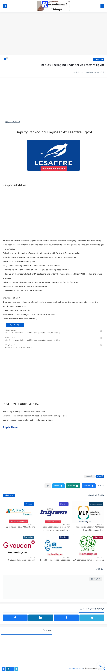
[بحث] (5, 6)
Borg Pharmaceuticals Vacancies (55, 560)
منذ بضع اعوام (11, 330)
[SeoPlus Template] (103, 668)
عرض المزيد (9, 495)
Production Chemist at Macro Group (19, 348)
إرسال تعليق (96, 579)
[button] (89, 485)
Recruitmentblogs (76, 668)
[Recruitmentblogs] (53, 6)
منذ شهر (99, 524)
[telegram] (91, 618)
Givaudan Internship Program (21, 560)
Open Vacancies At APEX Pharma (20, 527)
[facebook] (66, 618)
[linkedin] (40, 618)
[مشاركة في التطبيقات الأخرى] (47, 485)
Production (99, 59)
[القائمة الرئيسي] (102, 6)
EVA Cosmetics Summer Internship (88, 560)
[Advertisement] (53, 35)
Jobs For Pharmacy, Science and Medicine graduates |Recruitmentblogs (32, 333)
